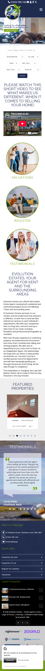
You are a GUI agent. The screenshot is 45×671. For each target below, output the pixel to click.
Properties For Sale (9, 557)
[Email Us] (28, 2)
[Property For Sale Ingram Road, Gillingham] (5, 606)
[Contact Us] (31, 2)
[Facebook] (33, 2)
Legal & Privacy (8, 614)
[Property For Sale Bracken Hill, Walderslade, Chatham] (5, 598)
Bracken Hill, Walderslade (19, 597)
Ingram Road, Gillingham (19, 605)
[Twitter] (36, 2)
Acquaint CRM (23, 617)
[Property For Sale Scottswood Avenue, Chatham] (5, 590)
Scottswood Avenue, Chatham (21, 589)
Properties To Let (9, 563)
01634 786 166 (18, 2)
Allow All (10, 660)
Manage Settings (23, 660)
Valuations (6, 574)
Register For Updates (10, 569)
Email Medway (12, 541)
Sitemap (19, 614)
